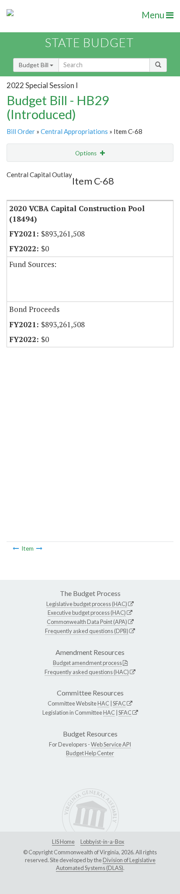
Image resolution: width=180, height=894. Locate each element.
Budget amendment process (87, 662)
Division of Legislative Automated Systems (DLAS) (106, 863)
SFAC (119, 703)
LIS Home (63, 841)
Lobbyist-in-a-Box (102, 841)
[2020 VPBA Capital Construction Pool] (16, 548)
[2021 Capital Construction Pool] (39, 548)
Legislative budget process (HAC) (86, 603)
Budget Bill (34, 65)
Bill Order (21, 131)
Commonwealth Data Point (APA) (87, 621)
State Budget (89, 42)
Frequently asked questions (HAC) (87, 671)
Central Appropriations (74, 131)
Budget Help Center (90, 753)
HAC (103, 703)
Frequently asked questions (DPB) (86, 630)
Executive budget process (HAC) (87, 612)
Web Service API (111, 744)
